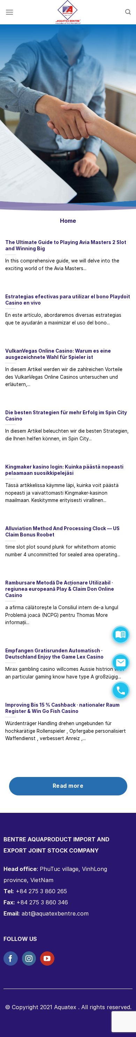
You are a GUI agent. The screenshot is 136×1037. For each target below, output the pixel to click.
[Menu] (9, 12)
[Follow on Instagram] (29, 958)
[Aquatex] (68, 12)
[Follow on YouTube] (47, 958)
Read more (68, 786)
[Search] (128, 12)
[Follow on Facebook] (10, 958)
